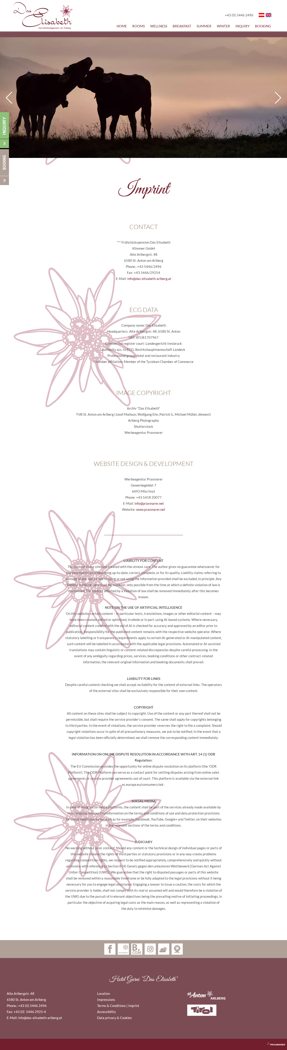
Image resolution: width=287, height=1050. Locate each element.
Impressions (106, 1000)
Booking (263, 26)
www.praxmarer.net (150, 509)
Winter (223, 26)
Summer (204, 26)
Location (103, 993)
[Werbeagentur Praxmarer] (273, 1042)
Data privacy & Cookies (114, 1018)
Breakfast (182, 26)
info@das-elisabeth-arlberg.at (149, 279)
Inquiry (242, 26)
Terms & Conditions (111, 1006)
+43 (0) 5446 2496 (239, 15)
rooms (138, 26)
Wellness (158, 26)
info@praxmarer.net (149, 503)
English (268, 15)
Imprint (133, 1006)
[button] (143, 127)
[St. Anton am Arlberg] (231, 995)
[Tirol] (231, 1010)
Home (122, 26)
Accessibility (106, 1012)
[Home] (42, 15)
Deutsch (261, 15)
